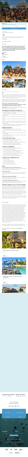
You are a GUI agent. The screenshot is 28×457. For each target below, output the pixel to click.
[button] (10, 0)
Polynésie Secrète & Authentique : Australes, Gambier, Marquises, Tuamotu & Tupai (12, 277)
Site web (9, 41)
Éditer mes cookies (14, 441)
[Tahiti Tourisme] (2, 1)
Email (6, 41)
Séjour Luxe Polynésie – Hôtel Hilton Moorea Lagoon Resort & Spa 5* (13, 303)
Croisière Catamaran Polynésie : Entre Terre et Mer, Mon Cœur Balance (13, 329)
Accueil (1, 20)
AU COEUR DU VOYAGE (7, 32)
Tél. (3, 41)
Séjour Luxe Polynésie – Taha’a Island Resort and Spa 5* (11, 250)
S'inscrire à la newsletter (14, 435)
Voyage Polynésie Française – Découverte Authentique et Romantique (13, 381)
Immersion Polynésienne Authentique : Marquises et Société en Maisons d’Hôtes (13, 355)
